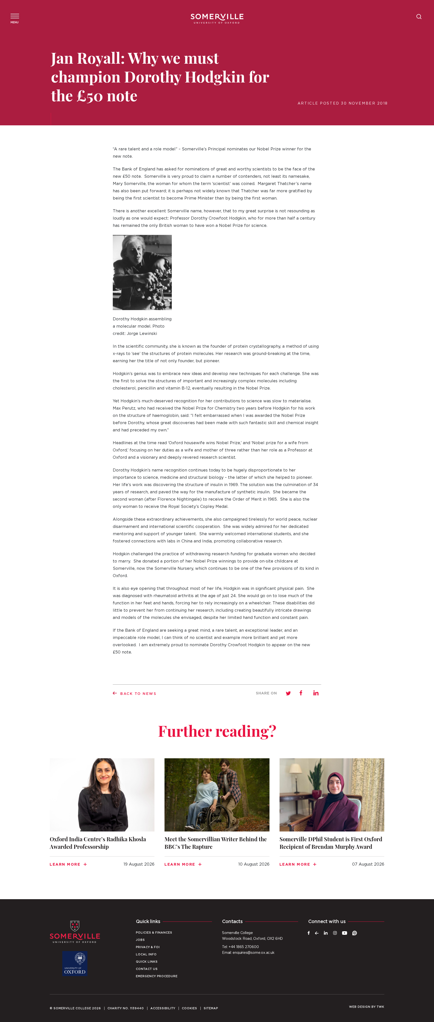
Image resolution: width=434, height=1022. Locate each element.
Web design (359, 1006)
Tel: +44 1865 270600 (240, 947)
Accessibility (162, 1008)
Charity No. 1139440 (125, 1008)
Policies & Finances (154, 932)
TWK (380, 1006)
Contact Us (147, 969)
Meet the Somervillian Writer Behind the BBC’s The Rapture (217, 818)
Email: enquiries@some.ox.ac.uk (248, 953)
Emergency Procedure (157, 976)
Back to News (138, 694)
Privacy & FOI (148, 947)
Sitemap (211, 1008)
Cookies (189, 1008)
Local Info (146, 954)
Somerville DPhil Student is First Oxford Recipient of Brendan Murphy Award (332, 818)
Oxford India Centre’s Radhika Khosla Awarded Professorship (102, 818)
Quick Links (147, 961)
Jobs (140, 940)
